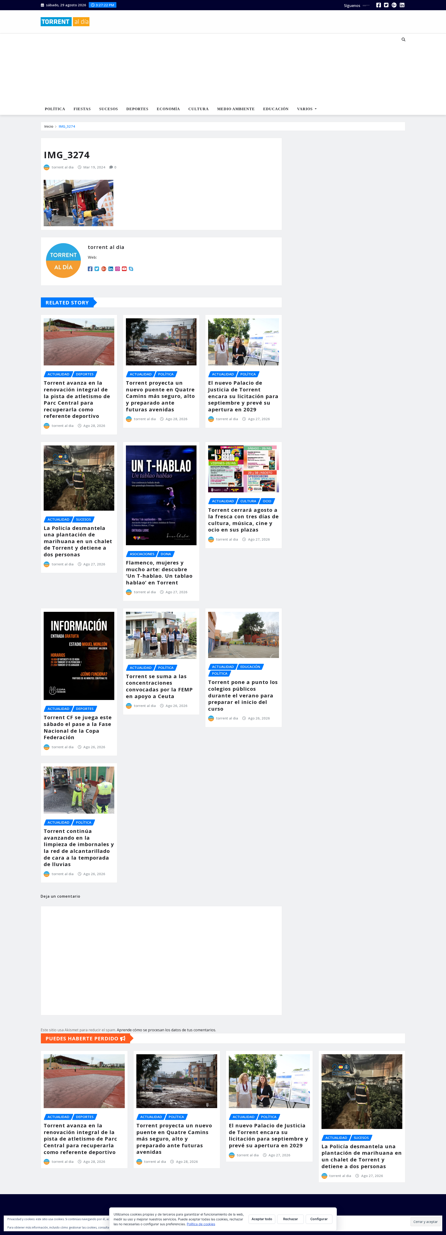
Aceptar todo (262, 1219)
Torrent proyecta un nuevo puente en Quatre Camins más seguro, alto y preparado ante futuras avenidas (160, 396)
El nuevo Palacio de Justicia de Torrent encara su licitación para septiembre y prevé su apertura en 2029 (243, 396)
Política (55, 109)
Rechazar (290, 1219)
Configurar (319, 1219)
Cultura (198, 109)
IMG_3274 (67, 126)
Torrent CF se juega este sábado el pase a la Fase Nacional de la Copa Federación (78, 727)
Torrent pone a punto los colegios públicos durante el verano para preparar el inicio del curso (243, 695)
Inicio (48, 126)
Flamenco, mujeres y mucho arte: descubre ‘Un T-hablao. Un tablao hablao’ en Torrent (159, 572)
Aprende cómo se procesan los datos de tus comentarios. (166, 1029)
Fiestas (82, 109)
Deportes (137, 109)
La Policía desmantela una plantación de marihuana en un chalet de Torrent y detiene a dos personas (78, 541)
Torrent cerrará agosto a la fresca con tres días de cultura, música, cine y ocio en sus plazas (243, 519)
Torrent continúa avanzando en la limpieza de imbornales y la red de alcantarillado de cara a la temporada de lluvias (79, 847)
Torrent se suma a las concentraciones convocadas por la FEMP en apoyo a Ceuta (159, 686)
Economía (168, 109)
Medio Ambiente (236, 109)
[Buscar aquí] (403, 39)
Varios (305, 109)
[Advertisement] (207, 68)
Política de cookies (201, 1224)
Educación (276, 109)
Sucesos (108, 109)
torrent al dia (63, 167)
